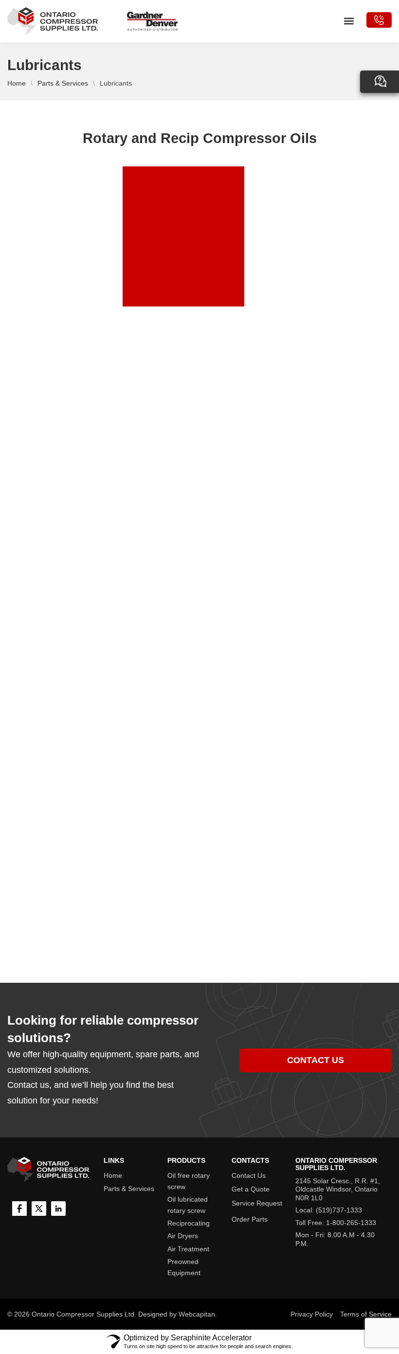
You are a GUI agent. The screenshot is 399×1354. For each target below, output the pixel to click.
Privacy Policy (311, 1314)
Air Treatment (188, 1249)
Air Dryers (182, 1236)
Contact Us (249, 1175)
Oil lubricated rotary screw (187, 1204)
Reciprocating (188, 1223)
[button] (349, 21)
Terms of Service (366, 1314)
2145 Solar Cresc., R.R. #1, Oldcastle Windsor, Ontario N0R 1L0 (337, 1189)
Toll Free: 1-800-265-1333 (335, 1223)
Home (16, 83)
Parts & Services (62, 83)
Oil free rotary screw (188, 1181)
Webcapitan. (198, 1314)
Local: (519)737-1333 (328, 1210)
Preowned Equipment (183, 1267)
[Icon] (19, 1208)
